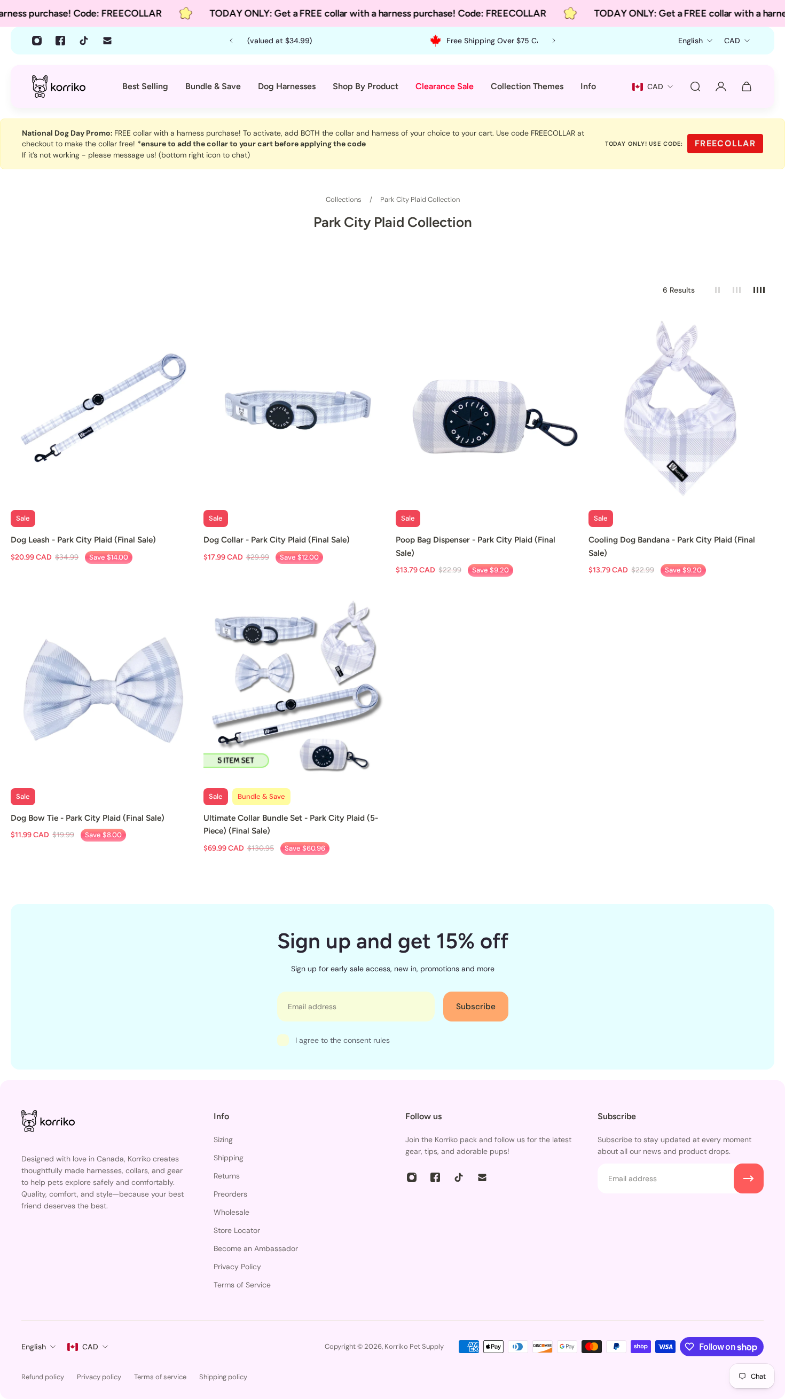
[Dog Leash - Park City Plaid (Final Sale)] (104, 411)
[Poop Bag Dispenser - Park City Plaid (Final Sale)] (489, 411)
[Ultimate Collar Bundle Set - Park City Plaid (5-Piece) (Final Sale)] (296, 689)
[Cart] (746, 86)
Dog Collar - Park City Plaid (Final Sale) (276, 540)
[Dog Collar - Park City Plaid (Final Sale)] (296, 411)
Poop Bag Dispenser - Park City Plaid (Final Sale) (475, 546)
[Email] (107, 40)
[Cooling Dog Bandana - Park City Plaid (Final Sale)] (681, 411)
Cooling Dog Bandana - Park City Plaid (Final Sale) (671, 546)
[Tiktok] (84, 40)
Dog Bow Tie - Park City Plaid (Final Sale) (87, 818)
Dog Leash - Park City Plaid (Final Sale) (83, 540)
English (33, 1346)
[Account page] (721, 86)
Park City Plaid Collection (420, 199)
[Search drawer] (695, 86)
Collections (344, 199)
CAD (90, 1346)
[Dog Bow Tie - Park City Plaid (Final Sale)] (104, 689)
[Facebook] (60, 40)
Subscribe (476, 1006)
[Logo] (58, 86)
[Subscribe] (749, 1178)
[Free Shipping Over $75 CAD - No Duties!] (393, 40)
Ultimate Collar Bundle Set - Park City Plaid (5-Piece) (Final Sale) (290, 824)
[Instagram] (37, 40)
